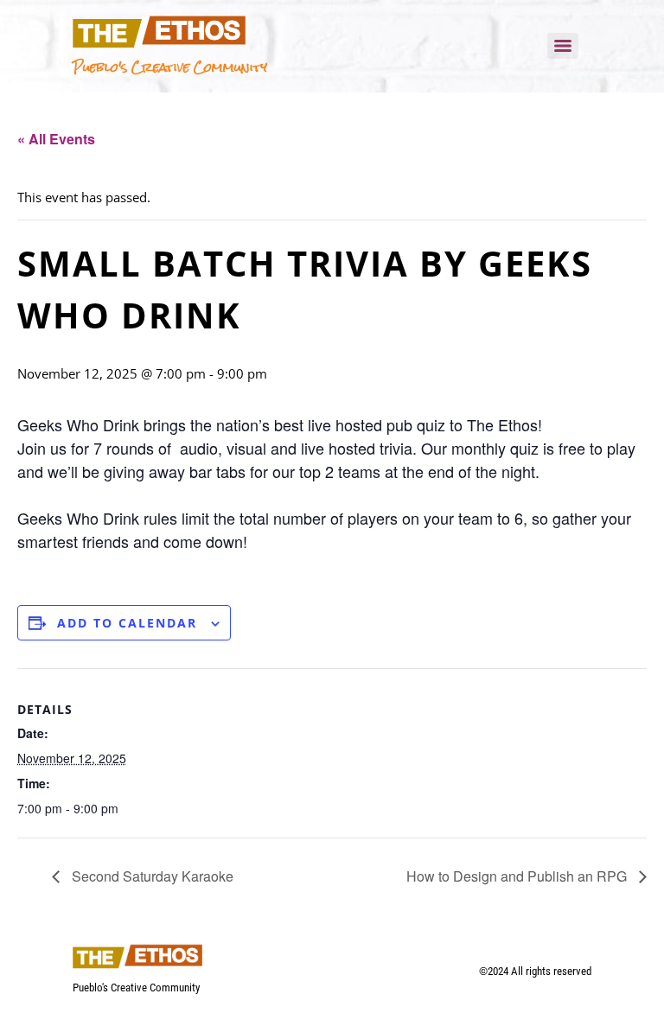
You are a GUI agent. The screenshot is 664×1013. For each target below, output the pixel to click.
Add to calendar (127, 623)
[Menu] (562, 46)
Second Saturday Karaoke (150, 876)
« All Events (56, 139)
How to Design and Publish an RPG (518, 876)
